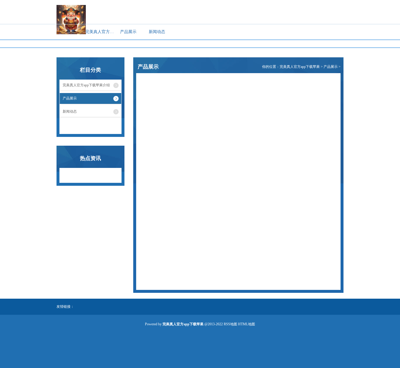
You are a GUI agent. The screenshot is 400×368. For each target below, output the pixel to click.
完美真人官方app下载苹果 (300, 67)
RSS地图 (230, 324)
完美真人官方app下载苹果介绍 (99, 32)
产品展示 (128, 32)
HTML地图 (246, 324)
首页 (71, 32)
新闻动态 (157, 32)
